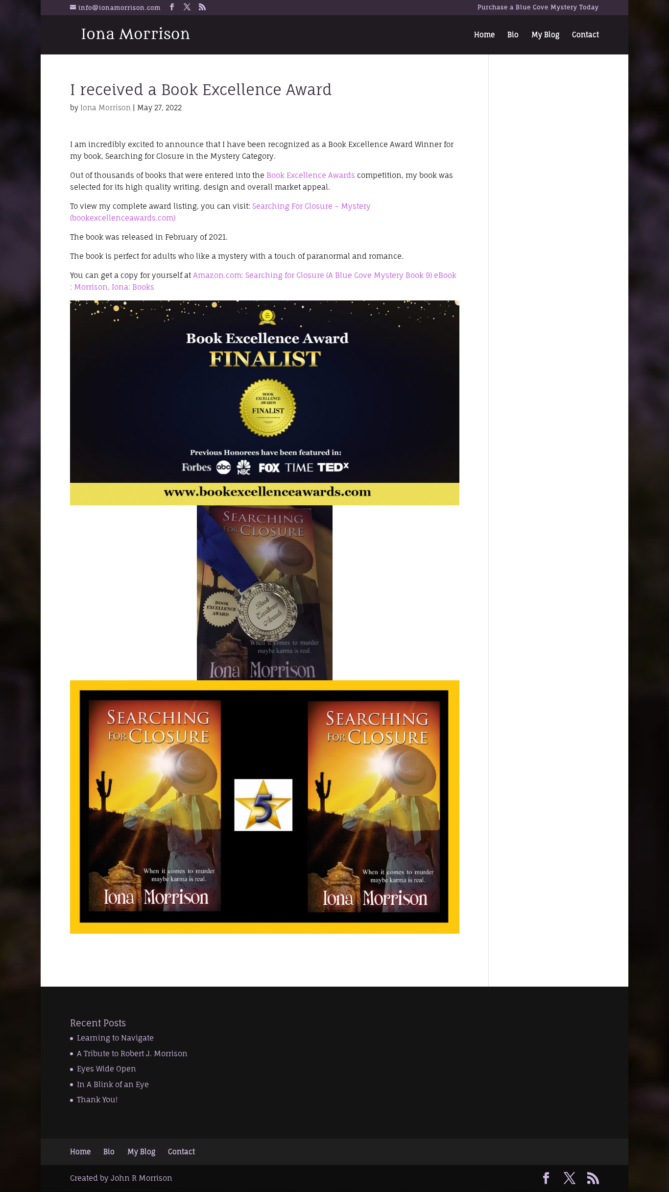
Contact (585, 35)
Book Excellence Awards (310, 175)
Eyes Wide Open (106, 1068)
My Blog (545, 35)
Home (484, 35)
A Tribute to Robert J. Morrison (132, 1053)
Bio (513, 35)
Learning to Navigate (115, 1038)
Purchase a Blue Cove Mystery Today (538, 7)
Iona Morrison (105, 107)
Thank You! (97, 1099)
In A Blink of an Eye (113, 1084)
